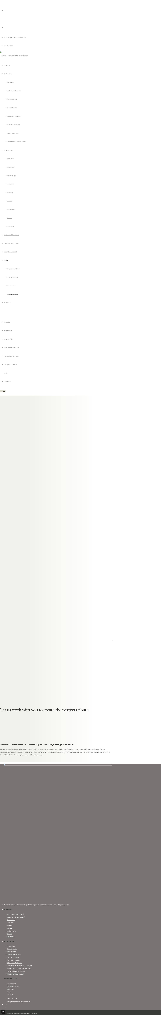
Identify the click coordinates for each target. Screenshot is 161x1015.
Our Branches (8, 339)
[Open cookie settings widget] (3, 1012)
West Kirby (10, 937)
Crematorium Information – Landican (19, 966)
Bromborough (11, 920)
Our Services (8, 330)
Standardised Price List (14, 954)
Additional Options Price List (16, 971)
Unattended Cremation (11, 347)
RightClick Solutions (30, 1013)
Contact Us (7, 381)
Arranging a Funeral (10, 364)
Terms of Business (13, 957)
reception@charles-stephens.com (15, 37)
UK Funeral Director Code (15, 974)
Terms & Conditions (13, 960)
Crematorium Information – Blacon (18, 968)
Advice (6, 373)
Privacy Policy (11, 952)
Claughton (10, 923)
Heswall (9, 928)
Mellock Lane (11, 931)
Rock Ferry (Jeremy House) (16, 917)
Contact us (11, 946)
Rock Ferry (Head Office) (15, 914)
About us (7, 322)
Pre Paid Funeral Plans (11, 356)
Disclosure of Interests (14, 963)
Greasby (10, 925)
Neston (9, 934)
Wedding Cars (12, 949)
